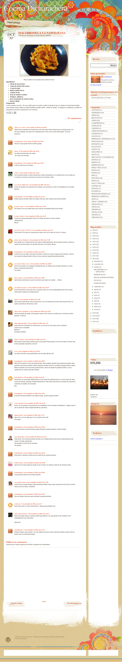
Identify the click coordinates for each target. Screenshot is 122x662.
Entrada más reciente (74, 603)
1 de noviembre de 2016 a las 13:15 (34, 197)
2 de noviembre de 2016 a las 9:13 (35, 339)
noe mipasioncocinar (20, 288)
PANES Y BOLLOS (98, 168)
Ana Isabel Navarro (20, 482)
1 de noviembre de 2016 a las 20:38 (40, 264)
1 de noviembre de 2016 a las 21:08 (33, 278)
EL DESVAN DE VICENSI (22, 230)
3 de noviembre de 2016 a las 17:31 (33, 415)
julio (95, 292)
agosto (96, 289)
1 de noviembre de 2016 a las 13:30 (35, 206)
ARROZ (94, 115)
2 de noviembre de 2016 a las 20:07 (34, 361)
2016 (94, 259)
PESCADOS (95, 178)
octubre (96, 267)
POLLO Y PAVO (97, 183)
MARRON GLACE (100, 274)
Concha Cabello (19, 216)
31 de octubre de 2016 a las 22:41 (29, 173)
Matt (42, 636)
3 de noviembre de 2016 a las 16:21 (34, 403)
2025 (94, 233)
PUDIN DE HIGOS (100, 283)
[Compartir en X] (12, 113)
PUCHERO (95, 191)
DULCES (94, 136)
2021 (94, 244)
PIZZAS (94, 181)
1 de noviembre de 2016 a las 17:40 (39, 240)
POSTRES (95, 186)
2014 (94, 316)
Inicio (44, 601)
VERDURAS (96, 217)
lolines (16, 151)
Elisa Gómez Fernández (21, 311)
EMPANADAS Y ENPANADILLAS (102, 139)
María (16, 299)
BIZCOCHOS (96, 118)
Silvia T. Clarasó (19, 339)
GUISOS (94, 149)
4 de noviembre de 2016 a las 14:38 (34, 453)
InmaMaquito (18, 141)
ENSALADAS (96, 141)
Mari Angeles (18, 278)
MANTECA (95, 160)
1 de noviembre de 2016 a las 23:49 (40, 311)
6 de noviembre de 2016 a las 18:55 (34, 494)
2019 (94, 250)
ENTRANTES (96, 144)
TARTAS (94, 207)
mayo (96, 298)
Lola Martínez (18, 377)
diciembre (97, 261)
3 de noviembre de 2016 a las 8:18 (34, 377)
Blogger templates (49, 636)
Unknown (17, 504)
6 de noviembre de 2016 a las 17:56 (37, 482)
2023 (94, 239)
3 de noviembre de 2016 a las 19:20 (34, 427)
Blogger (110, 370)
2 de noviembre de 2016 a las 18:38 (29, 351)
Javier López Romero (20, 514)
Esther (16, 173)
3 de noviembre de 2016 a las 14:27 (34, 393)
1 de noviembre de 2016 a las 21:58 (29, 299)
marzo (96, 304)
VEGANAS (95, 215)
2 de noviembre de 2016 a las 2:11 (38, 323)
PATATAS (94, 173)
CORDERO (95, 128)
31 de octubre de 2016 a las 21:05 (34, 163)
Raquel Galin (18, 415)
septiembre (98, 287)
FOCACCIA (97, 280)
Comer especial (18, 403)
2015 (94, 313)
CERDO (94, 120)
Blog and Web (60, 636)
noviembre (97, 264)
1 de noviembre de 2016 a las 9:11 (39, 185)
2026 (94, 230)
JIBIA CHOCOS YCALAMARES (102, 157)
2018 (94, 253)
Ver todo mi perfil (95, 85)
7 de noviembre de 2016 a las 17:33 (34, 530)
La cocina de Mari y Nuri (21, 264)
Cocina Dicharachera (35, 7)
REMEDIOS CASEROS (99, 196)
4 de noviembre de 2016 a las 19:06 (34, 472)
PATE (93, 175)
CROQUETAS (96, 133)
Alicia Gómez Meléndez (21, 240)
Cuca (16, 351)
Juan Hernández (19, 437)
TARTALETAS (96, 204)
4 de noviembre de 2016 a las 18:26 (34, 463)
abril (95, 301)
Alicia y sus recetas (19, 127)
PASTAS (48, 35)
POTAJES (95, 188)
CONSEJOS (95, 126)
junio (96, 295)
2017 (94, 256)
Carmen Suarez (19, 206)
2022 (94, 241)
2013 (94, 319)
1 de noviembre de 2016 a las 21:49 (38, 288)
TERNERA (95, 209)
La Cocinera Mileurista (21, 185)
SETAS (94, 199)
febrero (96, 306)
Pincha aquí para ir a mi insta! (101, 98)
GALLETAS (95, 147)
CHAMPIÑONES (97, 123)
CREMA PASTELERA (98, 131)
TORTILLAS (95, 212)
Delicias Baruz (18, 463)
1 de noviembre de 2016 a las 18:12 (34, 252)
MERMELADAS (97, 165)
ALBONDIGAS (96, 113)
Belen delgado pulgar (20, 323)
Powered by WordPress (8, 640)
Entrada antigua (16, 603)
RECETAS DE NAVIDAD (99, 194)
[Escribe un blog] (10, 113)
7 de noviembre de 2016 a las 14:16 (38, 514)
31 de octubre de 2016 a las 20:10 (36, 127)
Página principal (13, 22)
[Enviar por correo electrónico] (7, 113)
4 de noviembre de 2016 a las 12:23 (35, 437)
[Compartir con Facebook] (15, 113)
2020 (94, 247)
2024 (94, 236)
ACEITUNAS (96, 110)
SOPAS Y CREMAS (98, 202)
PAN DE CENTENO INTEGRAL (104, 277)
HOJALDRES (96, 152)
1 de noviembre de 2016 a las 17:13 (42, 230)
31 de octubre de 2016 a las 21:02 (29, 151)
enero (96, 309)
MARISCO (95, 162)
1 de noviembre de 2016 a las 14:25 (35, 216)
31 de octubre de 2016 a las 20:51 (34, 141)
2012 (94, 321)
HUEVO (94, 154)
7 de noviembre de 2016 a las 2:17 (31, 504)
